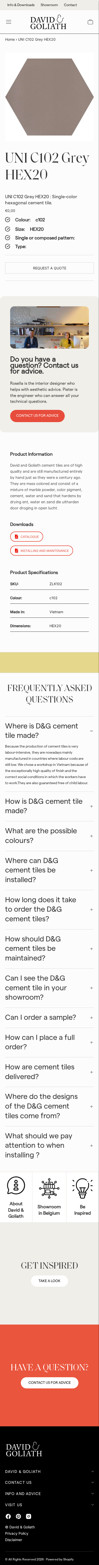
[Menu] (8, 21)
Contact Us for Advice (37, 416)
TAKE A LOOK (49, 1281)
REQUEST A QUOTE (49, 268)
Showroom (49, 5)
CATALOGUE (30, 537)
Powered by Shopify (60, 1559)
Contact (70, 5)
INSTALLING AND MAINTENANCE (45, 551)
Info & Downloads (21, 5)
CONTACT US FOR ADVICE (49, 1383)
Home (10, 39)
